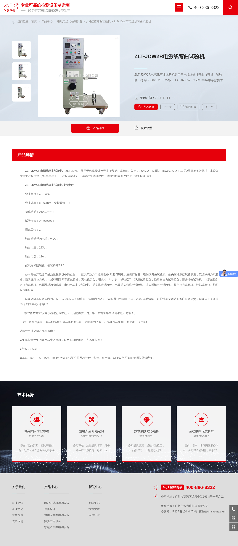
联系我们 (17, 521)
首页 (34, 21)
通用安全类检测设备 (56, 515)
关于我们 (18, 487)
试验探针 (49, 509)
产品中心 (47, 21)
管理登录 (204, 511)
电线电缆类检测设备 (69, 21)
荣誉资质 (17, 515)
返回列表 (190, 106)
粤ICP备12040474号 (184, 511)
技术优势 (147, 128)
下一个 (209, 106)
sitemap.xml (218, 511)
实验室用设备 (52, 521)
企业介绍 (17, 502)
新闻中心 (95, 487)
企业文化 (17, 509)
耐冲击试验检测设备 (56, 502)
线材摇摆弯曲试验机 (98, 21)
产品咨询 (149, 106)
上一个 (167, 106)
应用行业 (94, 515)
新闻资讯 (94, 502)
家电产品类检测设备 (56, 527)
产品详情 (99, 128)
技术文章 (94, 509)
